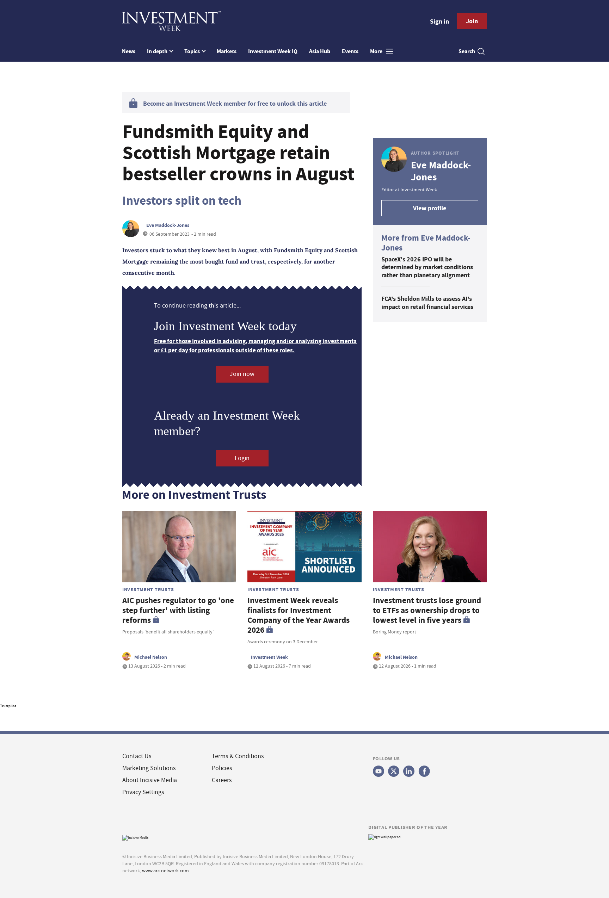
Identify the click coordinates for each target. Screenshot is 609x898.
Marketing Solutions (149, 768)
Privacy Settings (143, 792)
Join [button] (472, 21)
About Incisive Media (149, 780)
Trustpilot (8, 706)
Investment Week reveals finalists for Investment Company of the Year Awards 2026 (298, 615)
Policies (222, 768)
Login (242, 458)
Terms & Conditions (238, 756)
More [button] (376, 51)
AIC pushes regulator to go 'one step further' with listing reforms (178, 610)
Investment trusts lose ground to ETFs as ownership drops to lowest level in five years (427, 610)
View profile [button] (429, 208)
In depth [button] (157, 51)
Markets (226, 51)
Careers (222, 780)
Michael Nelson (150, 657)
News (128, 51)
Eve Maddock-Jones (167, 225)
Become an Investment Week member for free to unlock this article (235, 103)
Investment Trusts (148, 589)
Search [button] (467, 51)
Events (350, 51)
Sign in (439, 21)
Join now (242, 374)
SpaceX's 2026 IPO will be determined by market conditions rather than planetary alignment (427, 267)
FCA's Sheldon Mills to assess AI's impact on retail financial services (427, 303)
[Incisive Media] (135, 837)
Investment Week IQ (272, 51)
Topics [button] (192, 51)
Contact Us (137, 756)
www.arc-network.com (165, 870)
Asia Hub (319, 51)
